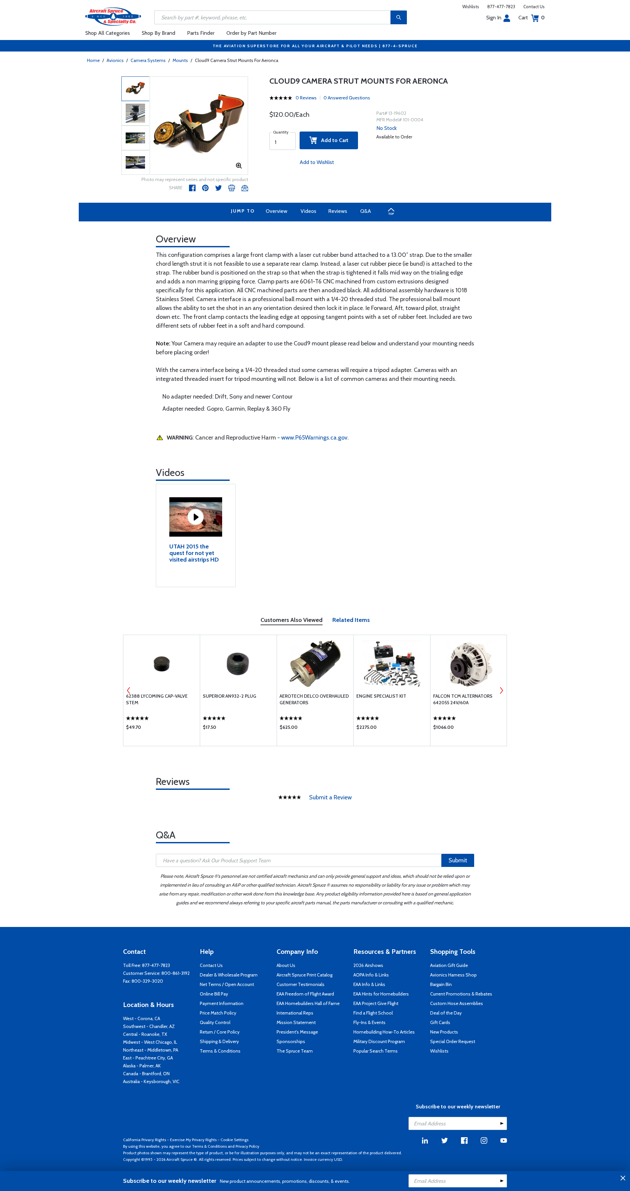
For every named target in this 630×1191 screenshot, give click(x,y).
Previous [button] (128, 690)
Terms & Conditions (220, 1051)
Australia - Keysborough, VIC (151, 1081)
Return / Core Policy (220, 1032)
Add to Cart (332, 140)
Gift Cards (440, 1022)
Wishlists (470, 6)
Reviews (337, 211)
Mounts (180, 60)
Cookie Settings (234, 1139)
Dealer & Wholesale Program (229, 975)
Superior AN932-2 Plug (229, 696)
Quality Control (215, 1022)
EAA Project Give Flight (375, 1003)
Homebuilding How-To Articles (384, 1032)
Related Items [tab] (351, 620)
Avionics (115, 60)
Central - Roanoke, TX (145, 1034)
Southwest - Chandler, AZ (149, 1026)
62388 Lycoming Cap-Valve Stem (157, 699)
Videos (308, 211)
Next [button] (501, 690)
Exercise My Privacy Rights (193, 1139)
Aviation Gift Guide (449, 965)
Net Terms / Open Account (227, 984)
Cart (531, 17)
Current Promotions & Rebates (461, 994)
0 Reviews (306, 97)
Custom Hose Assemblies (456, 1003)
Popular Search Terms (375, 1051)
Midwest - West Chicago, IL (150, 1042)
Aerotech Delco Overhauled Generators (314, 699)
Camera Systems (148, 60)
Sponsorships (291, 1041)
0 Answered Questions (347, 97)
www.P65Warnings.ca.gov (314, 437)
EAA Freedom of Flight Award (305, 994)
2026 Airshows (368, 965)
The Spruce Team (295, 1051)
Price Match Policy (218, 1013)
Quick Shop (161, 729)
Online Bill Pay (214, 994)
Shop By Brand (158, 33)
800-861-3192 (175, 973)
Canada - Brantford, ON (146, 1074)
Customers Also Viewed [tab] (292, 620)
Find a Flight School (373, 1013)
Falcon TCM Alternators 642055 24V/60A (463, 699)
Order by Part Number (251, 33)
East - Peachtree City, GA (148, 1058)
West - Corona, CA (141, 1018)
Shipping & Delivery (219, 1041)
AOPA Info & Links (371, 975)
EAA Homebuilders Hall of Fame (308, 1003)
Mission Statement (296, 1022)
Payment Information (221, 1003)
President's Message (297, 1032)
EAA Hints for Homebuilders (381, 994)
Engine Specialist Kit (381, 696)
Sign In (493, 17)
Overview (276, 211)
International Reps (295, 1013)
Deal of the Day (446, 1013)
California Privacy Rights (144, 1139)
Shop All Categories (107, 33)
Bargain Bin (441, 984)
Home (93, 60)
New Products (444, 1032)
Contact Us (534, 6)
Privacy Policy (247, 1146)
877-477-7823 (501, 6)
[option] (199, 126)
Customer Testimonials (301, 984)
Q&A (365, 211)
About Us (286, 965)
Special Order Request (452, 1041)
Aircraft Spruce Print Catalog (304, 975)
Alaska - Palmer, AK (142, 1066)
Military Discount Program (379, 1041)
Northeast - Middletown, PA (150, 1050)
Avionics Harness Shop (453, 975)
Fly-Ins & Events (369, 1022)
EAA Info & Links (369, 984)
